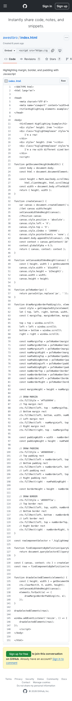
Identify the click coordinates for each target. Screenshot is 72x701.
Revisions (32, 59)
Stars (55, 59)
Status (40, 679)
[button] (52, 50)
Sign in (47, 6)
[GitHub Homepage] (25, 691)
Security (29, 679)
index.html (28, 37)
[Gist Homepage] (25, 6)
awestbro (10, 37)
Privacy (19, 679)
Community (53, 679)
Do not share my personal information (36, 685)
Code (12, 59)
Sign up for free (18, 653)
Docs (64, 679)
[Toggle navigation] (5, 6)
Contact (26, 682)
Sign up (62, 6)
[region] (36, 363)
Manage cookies (41, 682)
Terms (8, 679)
